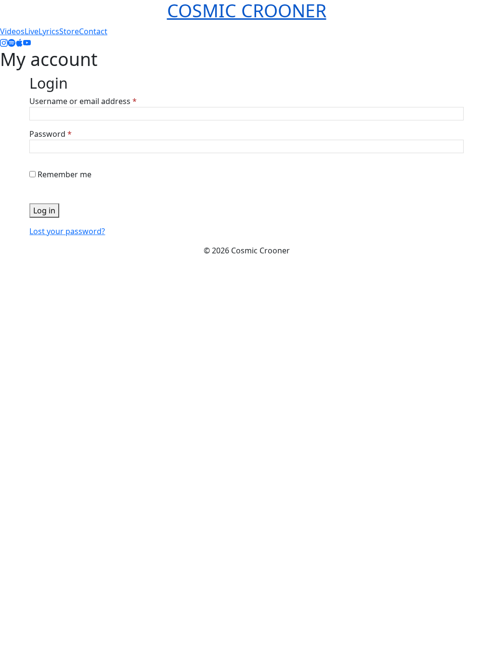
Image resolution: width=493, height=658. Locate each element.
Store (69, 31)
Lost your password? (67, 231)
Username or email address (83, 101)
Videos (12, 31)
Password (50, 134)
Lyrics (49, 31)
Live (32, 31)
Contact (93, 31)
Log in (44, 210)
